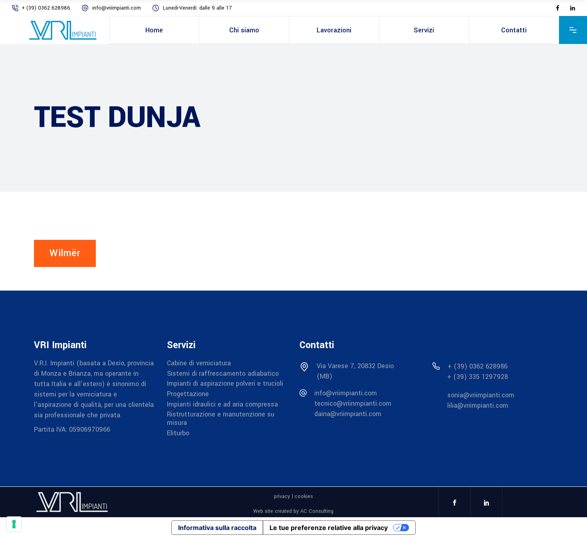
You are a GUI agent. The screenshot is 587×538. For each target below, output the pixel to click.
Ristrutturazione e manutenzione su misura (220, 418)
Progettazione (188, 394)
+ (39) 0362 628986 (47, 8)
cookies (304, 496)
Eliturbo (178, 432)
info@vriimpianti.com (117, 8)
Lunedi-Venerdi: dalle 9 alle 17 (197, 8)
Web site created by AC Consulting (293, 511)
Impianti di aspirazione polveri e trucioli (225, 383)
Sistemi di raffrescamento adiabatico (223, 373)
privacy (282, 496)
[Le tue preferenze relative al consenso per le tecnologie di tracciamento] (14, 524)
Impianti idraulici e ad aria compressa (222, 403)
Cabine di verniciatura (199, 363)
